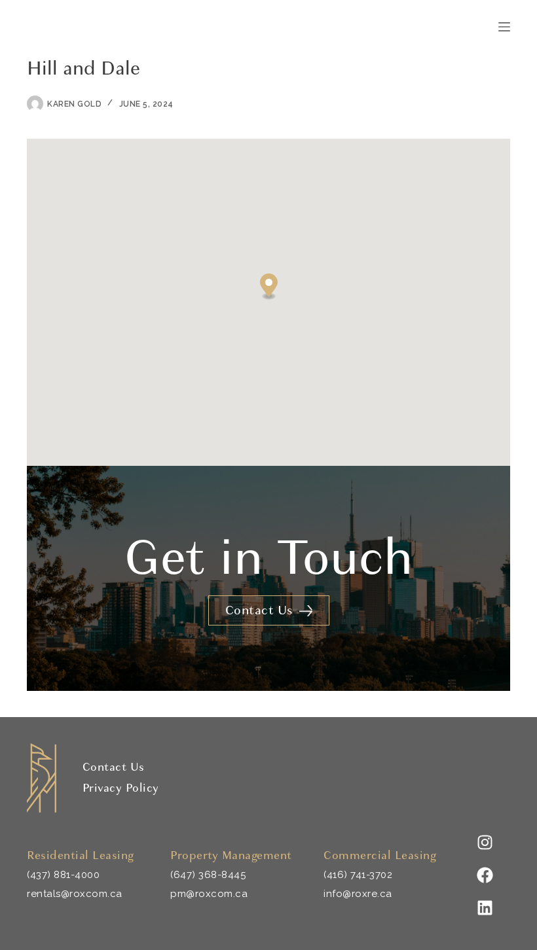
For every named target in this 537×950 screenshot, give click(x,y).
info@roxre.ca (358, 894)
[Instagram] (484, 842)
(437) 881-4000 (63, 875)
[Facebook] (484, 874)
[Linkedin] (484, 907)
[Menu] (504, 27)
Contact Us (114, 767)
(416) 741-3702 (358, 875)
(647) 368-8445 (208, 875)
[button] (269, 287)
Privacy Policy (121, 788)
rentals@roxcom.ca (74, 894)
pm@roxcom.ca (209, 894)
